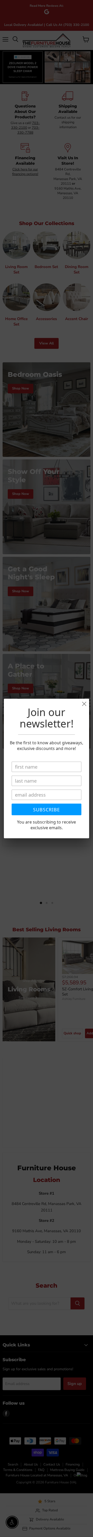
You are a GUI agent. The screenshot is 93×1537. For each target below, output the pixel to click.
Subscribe (46, 809)
